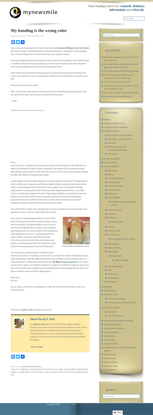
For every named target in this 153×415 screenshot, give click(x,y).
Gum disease (113, 235)
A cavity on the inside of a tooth (117, 82)
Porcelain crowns (111, 294)
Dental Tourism (110, 163)
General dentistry (111, 166)
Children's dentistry (116, 178)
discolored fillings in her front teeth (73, 48)
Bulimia (107, 120)
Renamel (62, 372)
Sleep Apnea (109, 336)
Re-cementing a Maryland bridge (118, 96)
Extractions (112, 218)
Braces (111, 175)
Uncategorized (110, 370)
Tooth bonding (110, 355)
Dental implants (114, 198)
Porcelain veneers (111, 308)
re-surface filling (24, 372)
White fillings (109, 374)
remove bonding (37, 372)
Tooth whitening (110, 362)
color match (58, 369)
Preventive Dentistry (112, 325)
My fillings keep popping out (65, 262)
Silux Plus (70, 372)
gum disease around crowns (123, 239)
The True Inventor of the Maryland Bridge (121, 71)
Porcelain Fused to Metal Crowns (122, 303)
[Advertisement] (50, 138)
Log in (104, 404)
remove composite (51, 372)
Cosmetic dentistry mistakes (31, 366)
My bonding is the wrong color (39, 30)
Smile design (109, 340)
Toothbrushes (113, 278)
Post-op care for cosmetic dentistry (118, 321)
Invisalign (108, 287)
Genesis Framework (82, 404)
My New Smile (66, 404)
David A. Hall (38, 324)
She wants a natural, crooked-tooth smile (121, 93)
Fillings (111, 227)
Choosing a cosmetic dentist (119, 139)
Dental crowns (114, 190)
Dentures (111, 214)
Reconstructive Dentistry (114, 328)
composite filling (70, 369)
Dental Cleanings (115, 186)
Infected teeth (113, 244)
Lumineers (112, 312)
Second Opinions (111, 332)
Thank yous (112, 154)
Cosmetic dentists (111, 131)
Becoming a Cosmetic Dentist (120, 135)
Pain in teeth (116, 256)
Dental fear (112, 194)
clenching (49, 369)
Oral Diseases (110, 291)
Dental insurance (115, 210)
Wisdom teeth (117, 222)
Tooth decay (113, 274)
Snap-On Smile (110, 344)
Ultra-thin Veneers (115, 316)
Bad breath (112, 171)
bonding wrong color (37, 369)
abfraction (25, 369)
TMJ (109, 270)
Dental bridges (114, 182)
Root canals (113, 252)
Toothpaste (112, 282)
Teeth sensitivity (121, 260)
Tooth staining (110, 358)
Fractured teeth (114, 231)
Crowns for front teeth (117, 299)
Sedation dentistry (115, 266)
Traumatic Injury (110, 366)
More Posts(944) (37, 347)
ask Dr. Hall (27, 310)
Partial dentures (114, 248)
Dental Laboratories (112, 159)
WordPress (96, 404)
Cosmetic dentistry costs (114, 123)
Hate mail (112, 143)
